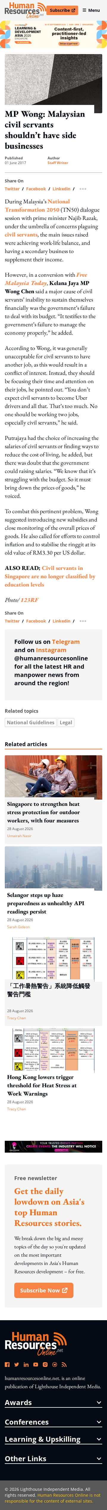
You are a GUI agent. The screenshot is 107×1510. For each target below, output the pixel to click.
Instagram (51, 650)
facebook (36, 189)
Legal (66, 722)
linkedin (61, 189)
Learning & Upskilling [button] (43, 1439)
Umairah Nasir (19, 835)
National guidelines (30, 722)
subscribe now (46, 1292)
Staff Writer (58, 163)
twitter (12, 189)
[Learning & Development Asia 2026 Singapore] (53, 34)
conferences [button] (27, 1422)
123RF (29, 600)
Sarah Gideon (18, 926)
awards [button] (18, 1402)
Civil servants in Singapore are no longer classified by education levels (50, 576)
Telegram (66, 642)
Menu (94, 10)
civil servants (21, 234)
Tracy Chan (16, 1017)
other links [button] (25, 1458)
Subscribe (64, 11)
